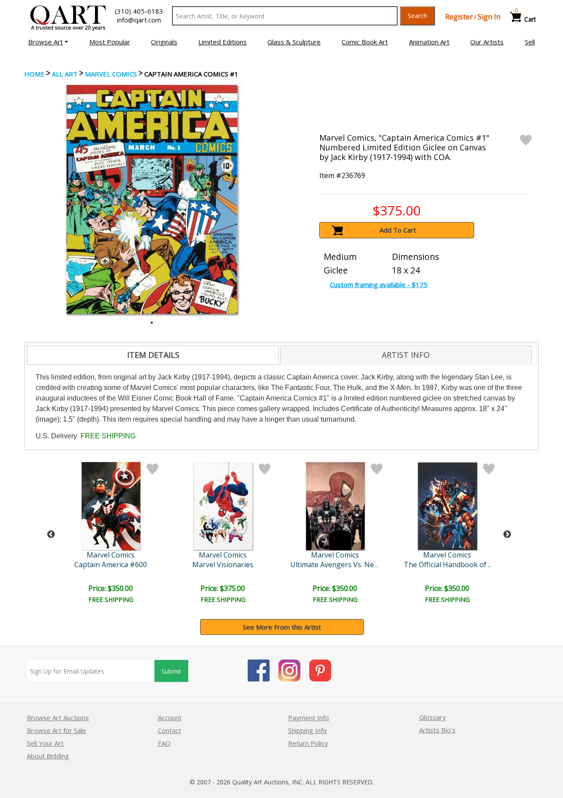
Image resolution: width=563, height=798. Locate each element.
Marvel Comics (111, 73)
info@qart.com (139, 19)
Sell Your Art (45, 743)
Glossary (432, 717)
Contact (169, 730)
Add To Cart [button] (398, 230)
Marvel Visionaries (222, 564)
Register (459, 17)
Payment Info (308, 717)
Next (507, 534)
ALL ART (64, 73)
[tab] (153, 355)
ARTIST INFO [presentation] (406, 355)
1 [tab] (151, 322)
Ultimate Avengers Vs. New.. (336, 564)
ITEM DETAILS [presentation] (153, 355)
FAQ (164, 743)
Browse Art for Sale (56, 730)
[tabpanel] (152, 199)
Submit (171, 671)
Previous (51, 534)
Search (417, 15)
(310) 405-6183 (139, 11)
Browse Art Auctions (58, 717)
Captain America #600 (110, 564)
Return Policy (308, 743)
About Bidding (48, 755)
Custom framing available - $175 (379, 284)
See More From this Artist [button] (282, 627)
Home (34, 73)
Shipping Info (307, 730)
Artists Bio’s (437, 729)
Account (170, 717)
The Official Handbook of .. (447, 564)
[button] (48, 41)
